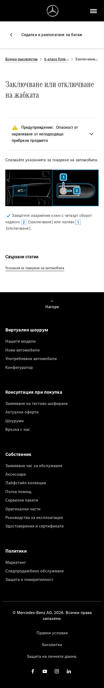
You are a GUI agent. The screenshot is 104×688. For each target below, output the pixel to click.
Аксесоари (15, 474)
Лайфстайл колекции (25, 482)
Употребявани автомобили (31, 358)
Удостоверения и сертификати (34, 526)
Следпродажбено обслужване (34, 570)
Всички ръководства (21, 59)
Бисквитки (52, 644)
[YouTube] (45, 671)
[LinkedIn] (69, 671)
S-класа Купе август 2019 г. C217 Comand (56, 59)
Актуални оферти (22, 412)
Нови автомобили (22, 350)
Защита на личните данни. (52, 656)
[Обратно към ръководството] (13, 35)
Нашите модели (20, 341)
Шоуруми (14, 420)
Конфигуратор (19, 367)
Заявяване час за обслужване (33, 465)
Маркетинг (15, 562)
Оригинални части (23, 508)
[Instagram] (57, 671)
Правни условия (52, 632)
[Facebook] (33, 671)
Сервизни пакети (21, 500)
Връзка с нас (17, 429)
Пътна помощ (18, 491)
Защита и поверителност (29, 579)
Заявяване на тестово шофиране (36, 403)
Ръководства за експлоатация (34, 517)
